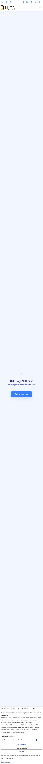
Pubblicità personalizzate (25, 739)
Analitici (40, 739)
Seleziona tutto (21, 744)
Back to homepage (21, 394)
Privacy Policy (9, 758)
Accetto (21, 751)
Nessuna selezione (22, 748)
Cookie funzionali (9, 739)
